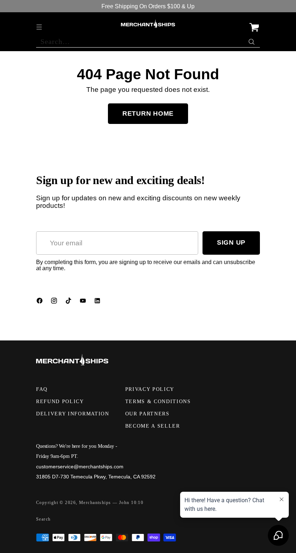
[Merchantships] (148, 24)
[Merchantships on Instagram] (55, 302)
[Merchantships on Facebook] (40, 302)
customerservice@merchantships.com (79, 466)
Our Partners (147, 413)
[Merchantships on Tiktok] (69, 302)
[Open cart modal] (254, 23)
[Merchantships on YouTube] (83, 302)
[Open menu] (39, 23)
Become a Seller (152, 426)
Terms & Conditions (158, 401)
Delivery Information (72, 413)
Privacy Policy (150, 389)
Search (43, 519)
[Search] (252, 40)
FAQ (42, 389)
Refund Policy (60, 401)
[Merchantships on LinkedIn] (98, 302)
